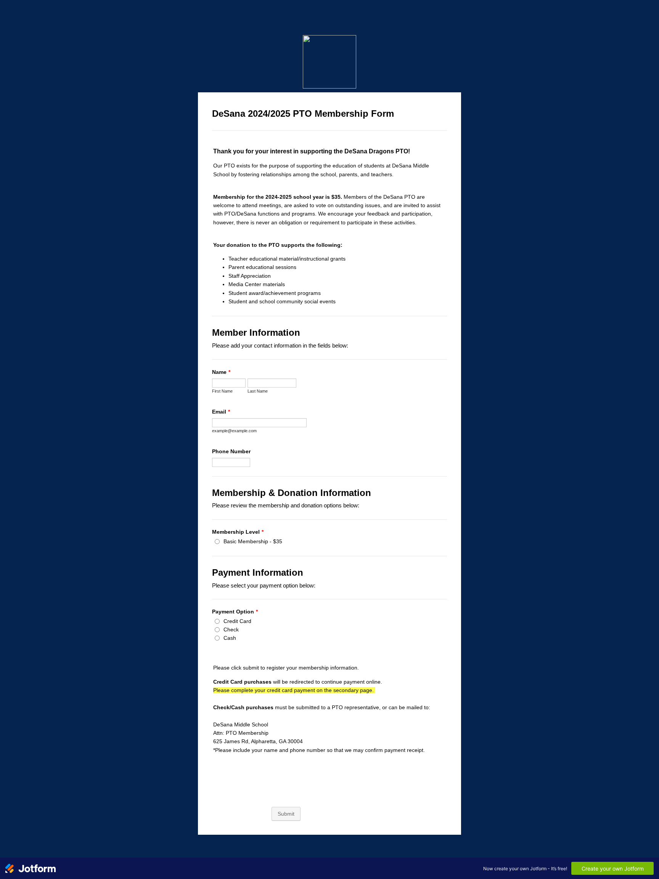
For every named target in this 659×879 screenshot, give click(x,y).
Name (221, 372)
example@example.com (234, 430)
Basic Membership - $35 (252, 541)
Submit (286, 814)
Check (231, 629)
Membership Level (238, 532)
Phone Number (231, 451)
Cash (229, 638)
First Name (222, 391)
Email (221, 412)
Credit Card (237, 621)
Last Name (258, 391)
